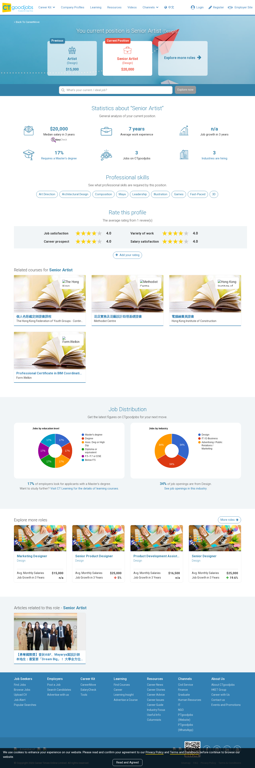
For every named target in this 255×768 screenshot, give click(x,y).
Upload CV (20, 694)
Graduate (184, 694)
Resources (114, 7)
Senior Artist (122, 56)
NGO (181, 709)
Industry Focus (156, 709)
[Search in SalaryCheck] (59, 139)
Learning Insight (124, 694)
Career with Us (220, 694)
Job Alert (20, 699)
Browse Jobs (22, 689)
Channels (149, 7)
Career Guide (155, 704)
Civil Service (185, 684)
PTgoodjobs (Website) (185, 717)
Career (118, 689)
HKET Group (218, 689)
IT (179, 704)
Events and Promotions (226, 704)
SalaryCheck (88, 689)
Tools (83, 694)
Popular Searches (25, 704)
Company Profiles (72, 7)
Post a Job (54, 684)
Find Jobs (20, 684)
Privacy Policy (155, 752)
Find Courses (122, 684)
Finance (183, 689)
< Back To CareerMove (26, 22)
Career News (155, 684)
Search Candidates (59, 689)
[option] (72, 58)
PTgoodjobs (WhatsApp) (185, 727)
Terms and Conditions (184, 752)
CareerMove (88, 684)
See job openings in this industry (185, 488)
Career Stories (156, 689)
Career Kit (45, 7)
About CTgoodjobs (223, 684)
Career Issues (155, 699)
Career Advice (156, 694)
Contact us (218, 699)
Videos (132, 7)
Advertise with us (58, 694)
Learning (95, 7)
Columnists (154, 719)
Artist (65, 56)
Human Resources (189, 699)
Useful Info (154, 714)
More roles (228, 520)
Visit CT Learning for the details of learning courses (84, 488)
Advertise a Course (126, 699)
